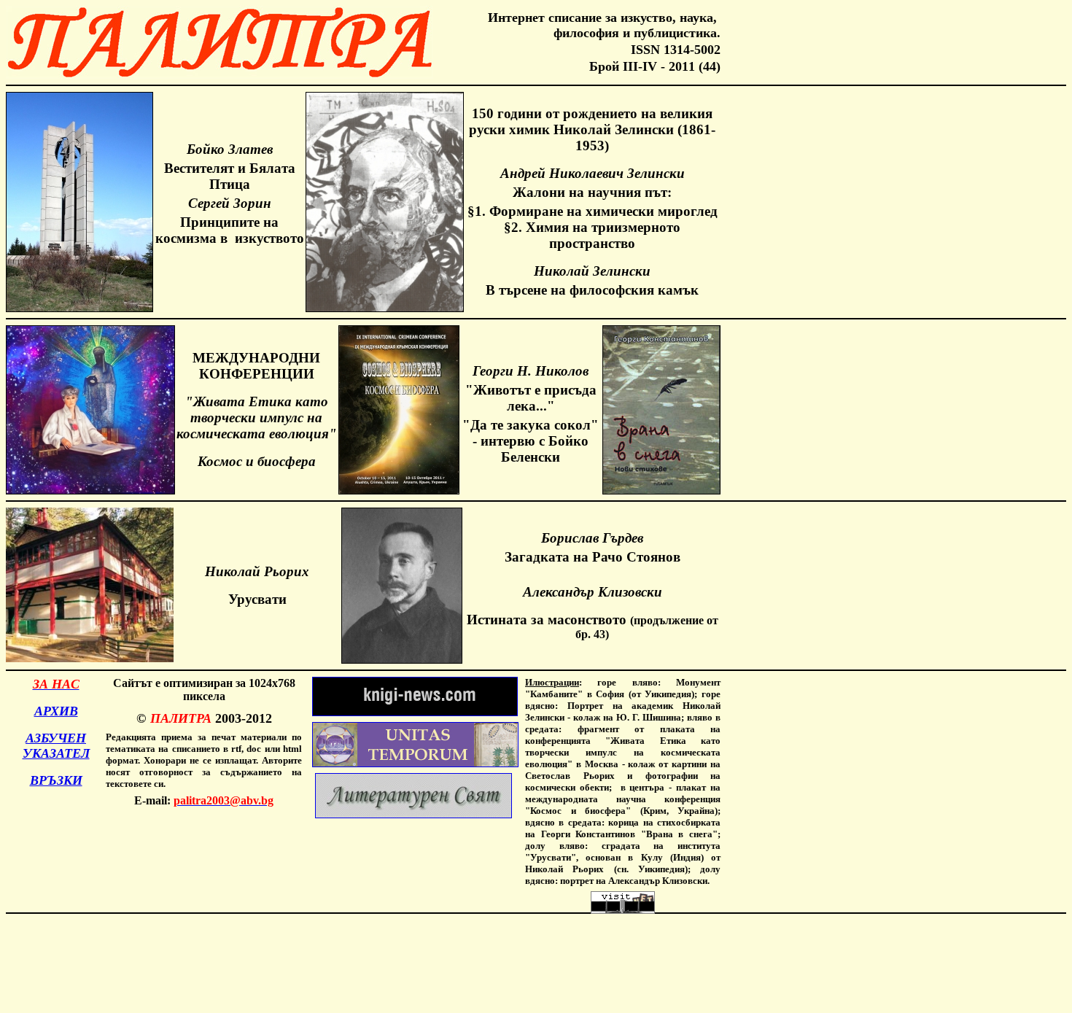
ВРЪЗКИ (56, 780)
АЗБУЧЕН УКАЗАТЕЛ (56, 746)
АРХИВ (56, 711)
